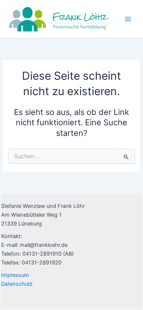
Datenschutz (17, 284)
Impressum (15, 275)
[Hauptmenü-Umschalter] (128, 19)
